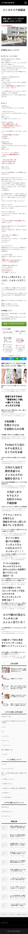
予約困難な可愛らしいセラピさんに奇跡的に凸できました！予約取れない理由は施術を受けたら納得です (18, 845)
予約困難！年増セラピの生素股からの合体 (12, 434)
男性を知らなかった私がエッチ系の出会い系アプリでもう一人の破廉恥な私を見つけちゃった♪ (18, 670)
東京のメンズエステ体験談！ (20, 829)
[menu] (25, 2)
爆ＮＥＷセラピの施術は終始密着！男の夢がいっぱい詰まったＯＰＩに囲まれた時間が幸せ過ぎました (18, 836)
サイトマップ (4, 922)
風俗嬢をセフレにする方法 (16, 678)
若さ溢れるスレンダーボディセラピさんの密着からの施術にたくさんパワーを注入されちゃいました (18, 853)
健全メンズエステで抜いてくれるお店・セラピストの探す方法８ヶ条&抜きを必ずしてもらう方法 (18, 687)
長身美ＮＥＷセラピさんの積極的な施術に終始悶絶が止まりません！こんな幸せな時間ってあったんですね (18, 862)
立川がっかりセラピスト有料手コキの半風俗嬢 (14, 506)
